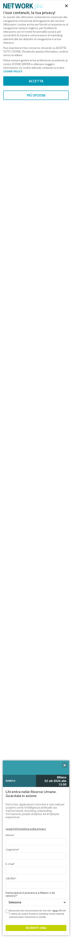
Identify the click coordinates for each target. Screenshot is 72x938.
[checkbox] (6, 911)
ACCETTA (36, 81)
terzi (55, 910)
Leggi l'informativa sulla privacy (26, 828)
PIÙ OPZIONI (36, 95)
